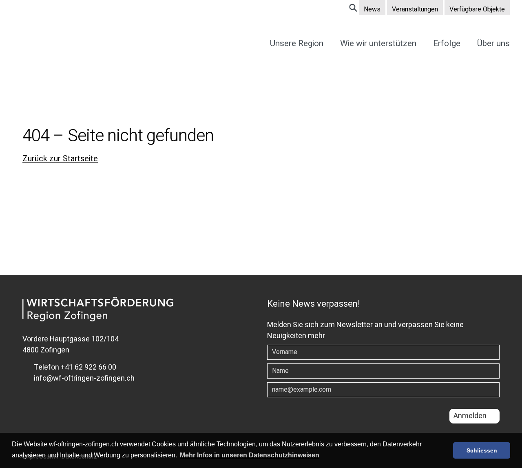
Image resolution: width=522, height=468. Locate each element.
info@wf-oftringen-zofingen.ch (83, 378)
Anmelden (470, 415)
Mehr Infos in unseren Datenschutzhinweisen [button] (249, 455)
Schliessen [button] (482, 450)
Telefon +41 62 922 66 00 (74, 367)
